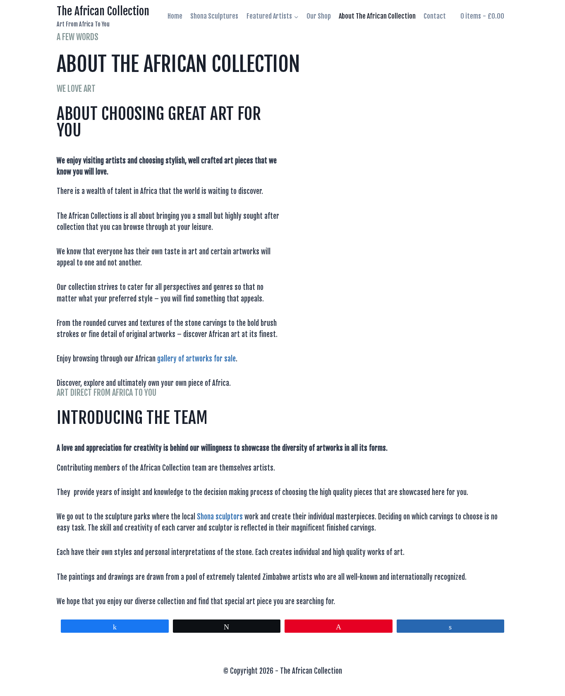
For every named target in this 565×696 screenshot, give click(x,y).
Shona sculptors (220, 516)
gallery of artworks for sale (196, 358)
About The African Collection (377, 16)
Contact (435, 16)
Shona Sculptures (214, 16)
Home (175, 16)
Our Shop (318, 16)
